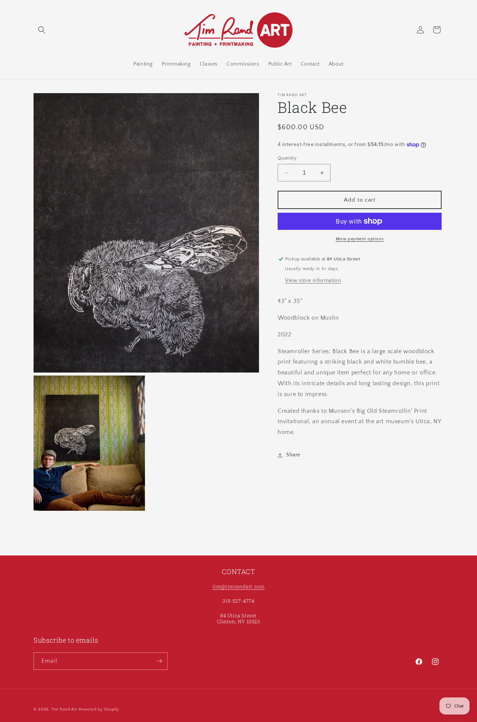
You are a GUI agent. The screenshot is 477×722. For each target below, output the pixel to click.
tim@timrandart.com (238, 586)
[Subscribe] (159, 661)
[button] (42, 30)
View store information (313, 281)
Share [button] (293, 455)
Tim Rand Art (64, 709)
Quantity (287, 158)
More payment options (360, 239)
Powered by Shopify (99, 709)
